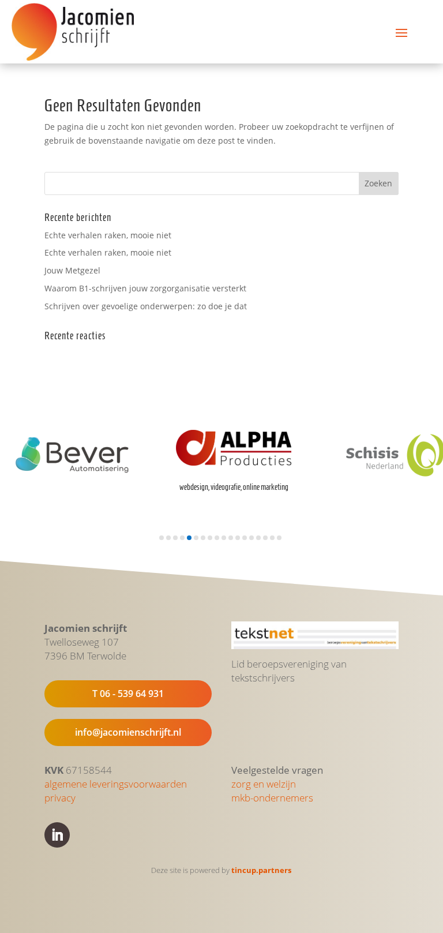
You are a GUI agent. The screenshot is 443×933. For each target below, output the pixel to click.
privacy (60, 797)
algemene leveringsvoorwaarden (115, 783)
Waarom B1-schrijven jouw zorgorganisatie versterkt (145, 288)
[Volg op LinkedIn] (57, 835)
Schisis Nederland (354, 490)
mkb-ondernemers (272, 797)
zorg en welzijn (263, 783)
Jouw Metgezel (72, 270)
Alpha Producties (192, 471)
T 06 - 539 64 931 (128, 693)
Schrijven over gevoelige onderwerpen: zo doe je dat (145, 306)
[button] (161, 537)
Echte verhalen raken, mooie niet (107, 235)
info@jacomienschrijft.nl (128, 732)
